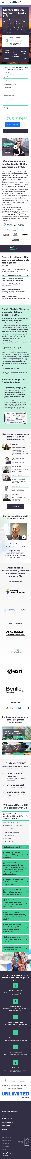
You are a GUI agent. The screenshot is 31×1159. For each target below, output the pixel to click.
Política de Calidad (6, 1143)
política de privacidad (20, 118)
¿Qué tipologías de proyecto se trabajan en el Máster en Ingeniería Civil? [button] (13, 882)
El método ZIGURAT (15, 763)
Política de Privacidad (7, 1137)
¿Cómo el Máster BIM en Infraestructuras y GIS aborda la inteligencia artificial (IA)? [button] (12, 928)
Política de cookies (10, 119)
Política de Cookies (6, 1140)
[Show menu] (3, 2)
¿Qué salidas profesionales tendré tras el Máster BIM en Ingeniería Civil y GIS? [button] (13, 816)
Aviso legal (19, 119)
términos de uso (10, 118)
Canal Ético (4, 1149)
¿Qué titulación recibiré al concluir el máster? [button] (12, 948)
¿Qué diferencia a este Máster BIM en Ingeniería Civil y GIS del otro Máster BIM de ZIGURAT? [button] (12, 903)
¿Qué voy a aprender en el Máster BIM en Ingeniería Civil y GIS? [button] (12, 939)
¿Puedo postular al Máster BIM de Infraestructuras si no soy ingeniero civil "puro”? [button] (13, 892)
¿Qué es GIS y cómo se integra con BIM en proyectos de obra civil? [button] (13, 855)
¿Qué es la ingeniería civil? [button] (12, 847)
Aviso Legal (4, 1134)
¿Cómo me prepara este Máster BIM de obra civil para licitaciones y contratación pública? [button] (14, 915)
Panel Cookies (5, 1146)
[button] (15, 147)
